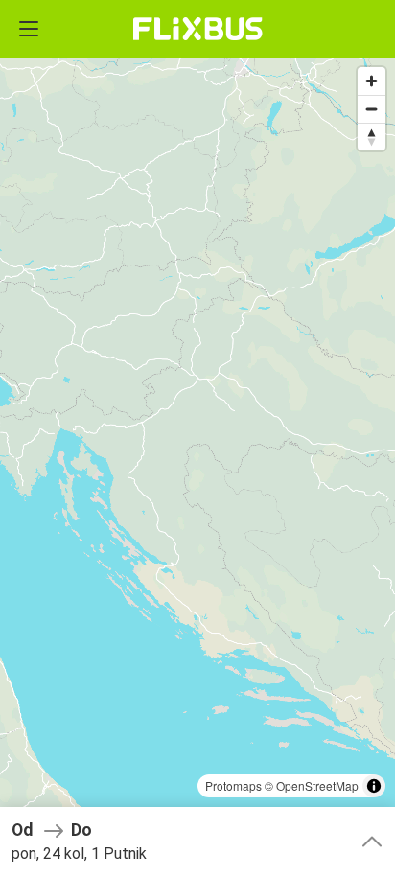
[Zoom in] (371, 81)
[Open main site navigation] (29, 29)
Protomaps (233, 785)
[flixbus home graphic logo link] (198, 29)
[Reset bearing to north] (371, 136)
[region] (197, 438)
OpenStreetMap (317, 785)
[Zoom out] (371, 109)
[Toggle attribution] (373, 785)
